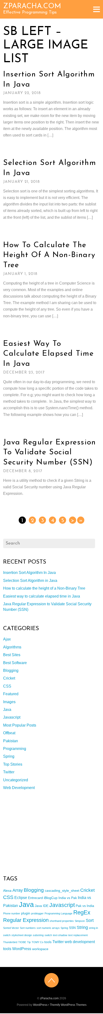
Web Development (19, 788)
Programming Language (58, 913)
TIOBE (22, 942)
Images (9, 702)
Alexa (7, 890)
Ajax (7, 639)
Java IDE (41, 906)
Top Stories (12, 764)
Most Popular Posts (19, 725)
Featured (10, 694)
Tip (29, 942)
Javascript (11, 717)
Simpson (80, 920)
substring (38, 935)
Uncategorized (15, 780)
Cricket (9, 678)
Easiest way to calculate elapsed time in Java (48, 354)
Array (17, 890)
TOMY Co (37, 942)
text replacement (78, 935)
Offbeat (9, 733)
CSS (7, 686)
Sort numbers (28, 927)
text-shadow (60, 935)
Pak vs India (85, 906)
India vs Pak (67, 898)
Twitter (8, 772)
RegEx (81, 912)
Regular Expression (26, 920)
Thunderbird (10, 942)
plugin (25, 913)
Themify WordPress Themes (68, 1005)
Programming (14, 749)
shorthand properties (62, 920)
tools (48, 942)
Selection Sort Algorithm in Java (30, 580)
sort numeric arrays (48, 927)
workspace (40, 949)
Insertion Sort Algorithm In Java (29, 573)
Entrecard (35, 898)
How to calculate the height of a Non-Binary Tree (49, 255)
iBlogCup (50, 898)
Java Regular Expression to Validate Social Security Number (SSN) (49, 452)
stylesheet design (21, 935)
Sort (90, 920)
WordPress (21, 948)
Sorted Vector (11, 927)
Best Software (15, 663)
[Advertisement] (39, 833)
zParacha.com (49, 998)
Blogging (10, 670)
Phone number (11, 913)
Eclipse (20, 897)
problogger (37, 913)
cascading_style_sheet (62, 890)
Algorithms (12, 647)
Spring (8, 756)
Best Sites (11, 655)
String (82, 927)
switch (48, 935)
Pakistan (10, 741)
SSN (72, 928)
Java (7, 710)
